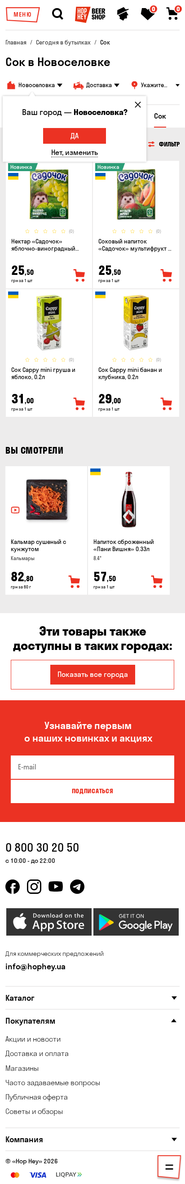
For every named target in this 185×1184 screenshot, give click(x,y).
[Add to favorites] (79, 276)
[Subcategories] (169, 1168)
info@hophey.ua (35, 966)
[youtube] (55, 886)
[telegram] (77, 886)
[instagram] (34, 886)
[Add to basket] (74, 582)
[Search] (57, 14)
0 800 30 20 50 (42, 847)
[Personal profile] (123, 14)
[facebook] (12, 886)
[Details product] (49, 194)
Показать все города (92, 674)
